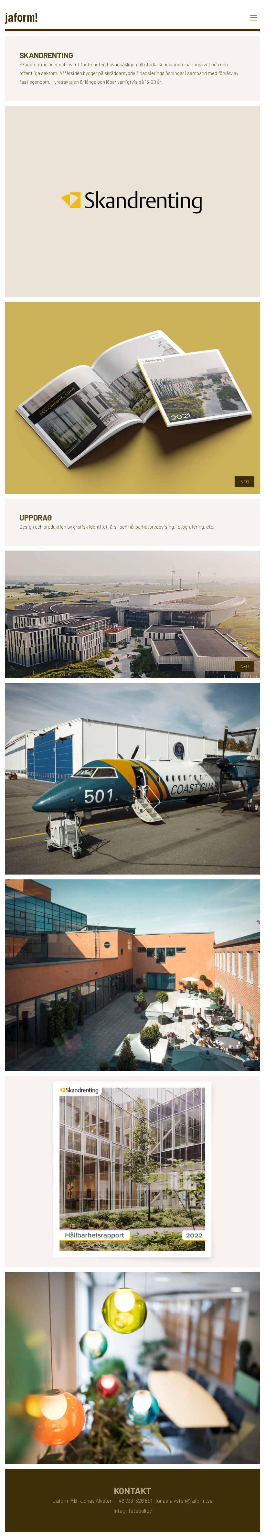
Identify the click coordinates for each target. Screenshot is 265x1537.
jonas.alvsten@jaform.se (184, 1500)
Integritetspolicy (132, 1510)
